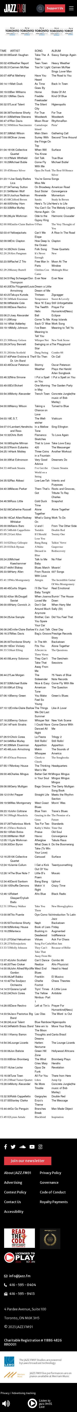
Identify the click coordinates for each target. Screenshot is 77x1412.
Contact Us (12, 1202)
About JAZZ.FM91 (17, 1173)
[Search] (40, 8)
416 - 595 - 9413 (22, 1294)
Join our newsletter (28, 1160)
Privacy (5, 1393)
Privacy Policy (50, 1173)
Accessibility (13, 1211)
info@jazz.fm (19, 1276)
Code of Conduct (53, 1192)
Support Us (55, 8)
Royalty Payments (54, 1202)
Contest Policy (15, 1192)
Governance (49, 1182)
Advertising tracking (24, 1393)
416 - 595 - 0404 (22, 1285)
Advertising (13, 1182)
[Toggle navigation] (71, 8)
